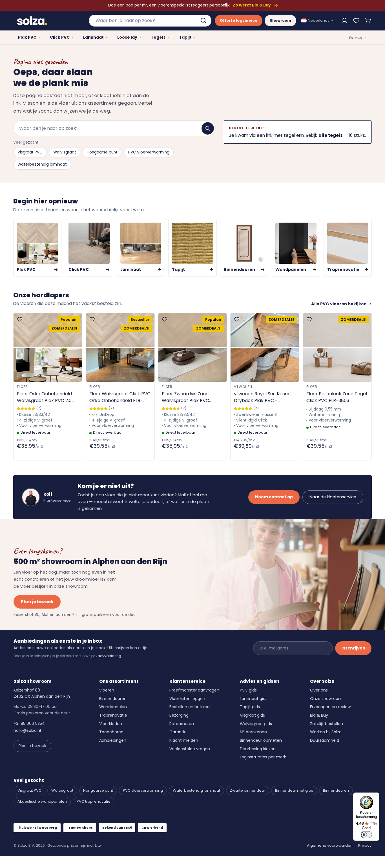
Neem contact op (274, 497)
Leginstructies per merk (263, 757)
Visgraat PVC (30, 152)
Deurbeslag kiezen (258, 749)
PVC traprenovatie (93, 801)
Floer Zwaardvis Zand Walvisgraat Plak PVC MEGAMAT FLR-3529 (185, 397)
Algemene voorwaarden (330, 845)
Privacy (364, 845)
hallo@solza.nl (27, 730)
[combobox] (150, 21)
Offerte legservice (238, 20)
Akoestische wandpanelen (42, 801)
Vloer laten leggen (187, 698)
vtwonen (243, 386)
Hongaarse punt (102, 152)
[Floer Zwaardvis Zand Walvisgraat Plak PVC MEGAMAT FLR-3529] (192, 347)
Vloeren (106, 690)
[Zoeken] (208, 128)
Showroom (280, 20)
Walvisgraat (64, 152)
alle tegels (330, 135)
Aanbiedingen (112, 740)
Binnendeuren (113, 698)
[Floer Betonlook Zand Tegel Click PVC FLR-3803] (337, 347)
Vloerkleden (110, 723)
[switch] (366, 834)
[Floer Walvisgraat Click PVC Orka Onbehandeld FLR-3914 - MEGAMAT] (120, 347)
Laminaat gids (253, 698)
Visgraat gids (252, 715)
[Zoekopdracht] (204, 21)
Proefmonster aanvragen (194, 690)
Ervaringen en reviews (331, 707)
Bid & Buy (319, 715)
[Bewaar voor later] (356, 20)
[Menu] (376, 796)
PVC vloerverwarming (148, 152)
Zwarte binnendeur (247, 790)
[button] (368, 20)
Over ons (319, 690)
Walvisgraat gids (256, 723)
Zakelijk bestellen (326, 723)
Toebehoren (111, 732)
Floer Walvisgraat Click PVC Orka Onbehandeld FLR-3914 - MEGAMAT (120, 397)
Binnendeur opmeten (261, 740)
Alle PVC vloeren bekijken (339, 304)
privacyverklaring (106, 655)
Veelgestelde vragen (189, 749)
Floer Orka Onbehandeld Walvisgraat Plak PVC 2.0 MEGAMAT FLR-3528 (44, 397)
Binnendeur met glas (294, 790)
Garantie (178, 732)
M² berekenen (253, 732)
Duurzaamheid (324, 740)
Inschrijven (353, 648)
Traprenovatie (113, 715)
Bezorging (179, 715)
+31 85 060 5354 (29, 723)
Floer (22, 386)
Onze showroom (326, 698)
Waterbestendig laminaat (42, 164)
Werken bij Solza (326, 732)
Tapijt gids (250, 707)
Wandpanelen (113, 707)
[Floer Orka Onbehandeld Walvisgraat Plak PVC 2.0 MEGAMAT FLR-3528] (48, 347)
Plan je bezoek (37, 602)
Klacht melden (183, 740)
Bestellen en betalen (189, 707)
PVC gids (248, 690)
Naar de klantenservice (332, 497)
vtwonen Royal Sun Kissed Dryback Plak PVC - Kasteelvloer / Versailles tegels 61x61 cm (262, 397)
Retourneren (181, 723)
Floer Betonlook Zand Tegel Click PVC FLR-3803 (336, 397)
